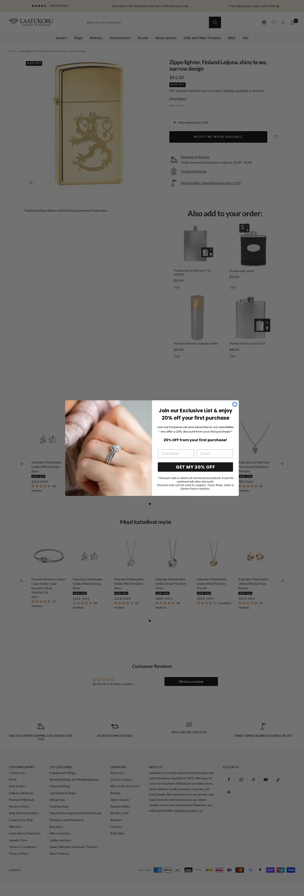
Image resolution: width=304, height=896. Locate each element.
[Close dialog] (235, 404)
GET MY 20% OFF (195, 467)
